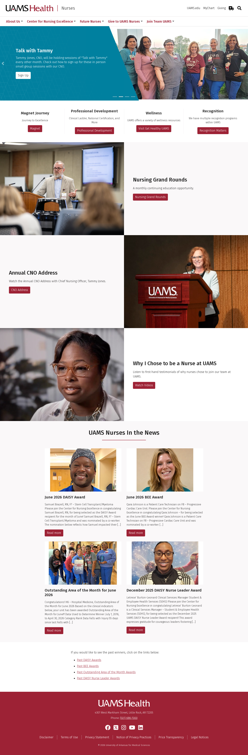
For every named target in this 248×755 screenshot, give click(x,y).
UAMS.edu (193, 8)
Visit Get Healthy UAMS (154, 128)
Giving (221, 8)
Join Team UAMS (159, 21)
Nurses (68, 8)
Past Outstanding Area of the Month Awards (106, 672)
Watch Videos (144, 385)
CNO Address (19, 290)
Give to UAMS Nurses (124, 21)
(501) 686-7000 (128, 718)
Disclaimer (46, 737)
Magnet (35, 128)
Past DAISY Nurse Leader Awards (98, 678)
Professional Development (94, 130)
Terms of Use (69, 737)
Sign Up (23, 75)
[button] (3, 63)
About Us (13, 21)
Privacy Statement (97, 737)
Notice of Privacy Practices (133, 737)
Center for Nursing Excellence (50, 21)
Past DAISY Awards (89, 660)
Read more (54, 533)
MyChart (208, 8)
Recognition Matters (213, 130)
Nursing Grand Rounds (150, 197)
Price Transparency (171, 737)
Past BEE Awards (88, 666)
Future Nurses (90, 21)
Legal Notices (200, 737)
